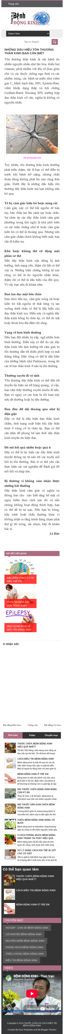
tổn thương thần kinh (34, 165)
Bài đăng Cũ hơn (52, 725)
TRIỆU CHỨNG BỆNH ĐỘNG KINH (25, 953)
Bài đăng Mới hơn (12, 725)
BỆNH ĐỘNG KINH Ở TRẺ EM (32, 904)
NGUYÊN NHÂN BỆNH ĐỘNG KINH (25, 940)
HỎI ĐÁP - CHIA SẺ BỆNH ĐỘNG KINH (27, 927)
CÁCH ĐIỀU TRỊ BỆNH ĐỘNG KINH (35, 890)
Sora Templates (26, 1030)
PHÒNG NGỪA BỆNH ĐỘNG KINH (24, 947)
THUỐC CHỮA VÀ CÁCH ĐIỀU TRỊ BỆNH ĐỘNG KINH (40, 1024)
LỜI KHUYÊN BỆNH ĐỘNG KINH (23, 934)
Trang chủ (13, 4)
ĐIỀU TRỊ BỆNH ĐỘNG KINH (21, 960)
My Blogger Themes (47, 1030)
